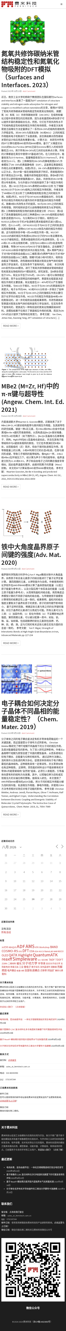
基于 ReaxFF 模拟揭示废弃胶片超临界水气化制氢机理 (23, 1039)
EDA (31, 951)
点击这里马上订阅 (8, 1100)
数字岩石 (35, 967)
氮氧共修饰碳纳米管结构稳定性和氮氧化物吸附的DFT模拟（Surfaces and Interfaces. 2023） (30, 69)
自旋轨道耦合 (32, 970)
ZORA (4, 963)
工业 (21, 967)
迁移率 (43, 970)
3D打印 (5, 947)
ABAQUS (12, 947)
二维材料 (12, 963)
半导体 (42, 963)
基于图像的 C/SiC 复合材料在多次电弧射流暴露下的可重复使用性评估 (31, 1029)
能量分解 (20, 971)
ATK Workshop (42, 947)
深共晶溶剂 (45, 967)
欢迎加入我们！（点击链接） (13, 1007)
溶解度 (54, 967)
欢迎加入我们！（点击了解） (51, 1150)
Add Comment (29, 91)
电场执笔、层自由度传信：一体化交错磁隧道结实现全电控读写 (28, 1019)
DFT (26, 950)
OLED (5, 955)
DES (20, 951)
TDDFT (59, 959)
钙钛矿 (50, 970)
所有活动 (6, 932)
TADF (52, 959)
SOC (39, 960)
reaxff (7, 959)
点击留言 (12, 1060)
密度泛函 (14, 967)
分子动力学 (29, 963)
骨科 (4, 974)
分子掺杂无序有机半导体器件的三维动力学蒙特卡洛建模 (25, 1046)
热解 (59, 966)
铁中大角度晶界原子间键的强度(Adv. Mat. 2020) (31, 554)
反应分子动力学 (53, 963)
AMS (30, 946)
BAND (54, 947)
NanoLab (49, 951)
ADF (21, 946)
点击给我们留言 (16, 1212)
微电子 (27, 966)
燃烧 (4, 970)
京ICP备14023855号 (41, 1321)
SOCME (44, 959)
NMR (55, 951)
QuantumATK (45, 955)
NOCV (60, 951)
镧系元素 (59, 970)
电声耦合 (11, 970)
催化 (19, 963)
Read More (10, 325)
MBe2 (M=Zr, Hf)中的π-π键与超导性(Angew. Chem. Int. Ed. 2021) (32, 397)
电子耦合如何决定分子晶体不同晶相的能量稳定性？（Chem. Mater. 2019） (30, 715)
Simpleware (25, 959)
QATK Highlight (20, 955)
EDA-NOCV (39, 951)
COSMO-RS (10, 951)
